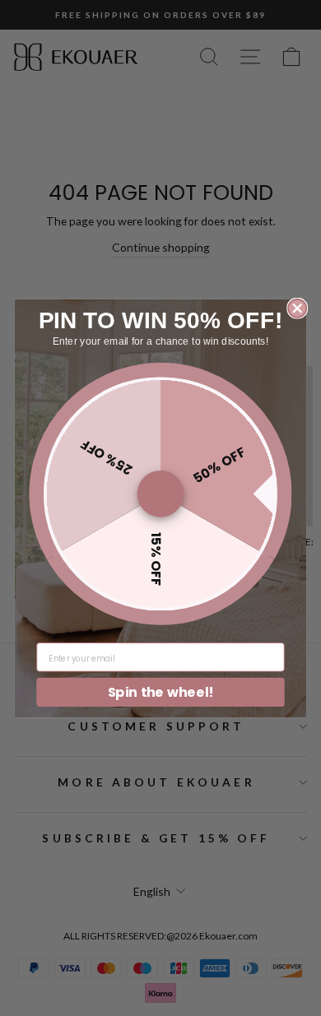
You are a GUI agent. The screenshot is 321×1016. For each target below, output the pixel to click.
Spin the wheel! (161, 691)
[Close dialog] (297, 308)
